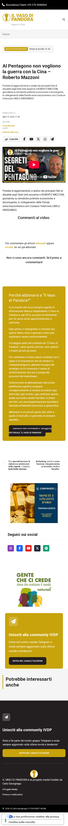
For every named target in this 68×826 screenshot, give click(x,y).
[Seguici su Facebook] (19, 548)
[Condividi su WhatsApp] (45, 139)
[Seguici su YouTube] (28, 548)
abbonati (41, 243)
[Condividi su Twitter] (38, 139)
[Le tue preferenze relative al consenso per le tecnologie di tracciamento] (6, 820)
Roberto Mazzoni (10, 132)
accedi (9, 247)
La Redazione (9, 126)
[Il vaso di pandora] (18, 17)
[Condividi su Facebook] (24, 139)
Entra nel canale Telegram (28, 661)
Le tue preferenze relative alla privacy (35, 816)
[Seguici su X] (37, 548)
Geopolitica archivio (16, 49)
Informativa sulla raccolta (19, 822)
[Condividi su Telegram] (52, 139)
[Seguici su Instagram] (11, 548)
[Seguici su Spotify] (46, 548)
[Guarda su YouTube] (31, 139)
